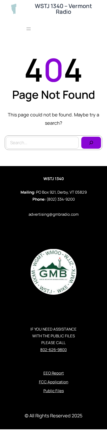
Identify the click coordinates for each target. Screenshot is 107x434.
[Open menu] (28, 29)
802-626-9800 (53, 349)
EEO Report (53, 373)
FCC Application (53, 382)
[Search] (91, 143)
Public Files (53, 390)
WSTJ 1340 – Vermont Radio (63, 9)
